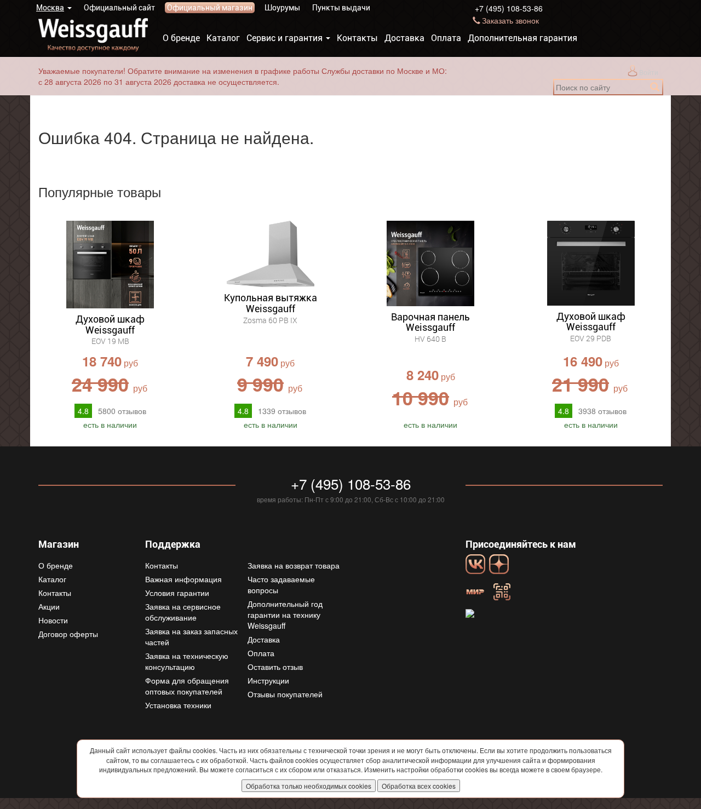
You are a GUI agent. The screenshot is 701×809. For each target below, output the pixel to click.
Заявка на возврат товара (294, 565)
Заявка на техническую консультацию (186, 661)
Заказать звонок (510, 20)
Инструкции (268, 680)
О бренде (181, 38)
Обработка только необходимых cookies (308, 785)
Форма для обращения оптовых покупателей (187, 686)
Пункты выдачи (341, 7)
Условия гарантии (177, 592)
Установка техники (178, 704)
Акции (49, 606)
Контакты (357, 38)
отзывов (122, 410)
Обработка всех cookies (419, 785)
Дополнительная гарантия (522, 38)
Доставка (404, 38)
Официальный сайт (119, 7)
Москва (50, 7)
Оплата (446, 38)
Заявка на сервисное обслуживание (183, 612)
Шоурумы (282, 7)
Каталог (223, 38)
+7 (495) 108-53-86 (509, 8)
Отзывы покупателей (285, 693)
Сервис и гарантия (284, 38)
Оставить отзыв (275, 666)
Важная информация (183, 578)
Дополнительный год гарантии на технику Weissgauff (285, 614)
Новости (53, 620)
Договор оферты (68, 633)
